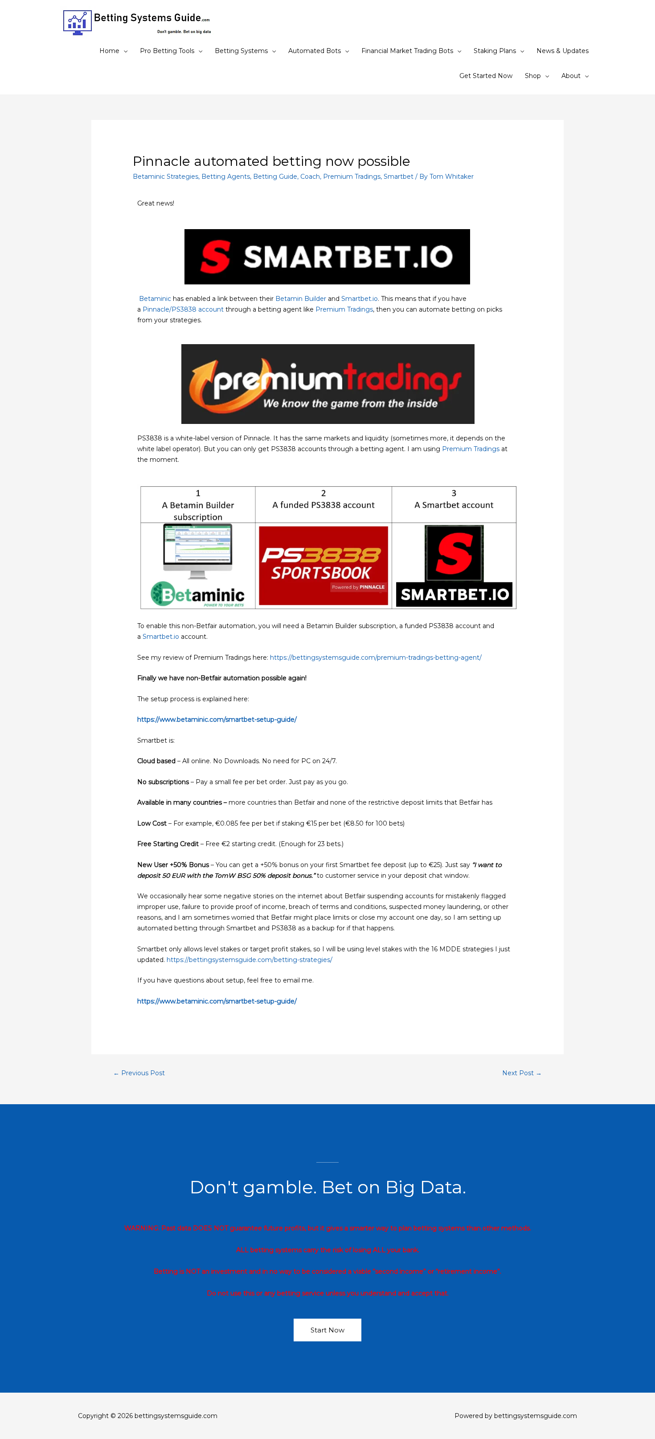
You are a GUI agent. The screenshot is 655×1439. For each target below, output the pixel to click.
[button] (327, 1330)
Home (109, 51)
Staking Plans (495, 51)
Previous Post (139, 1073)
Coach (310, 177)
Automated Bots (314, 51)
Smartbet (398, 177)
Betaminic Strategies (165, 177)
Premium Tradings (352, 177)
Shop (533, 76)
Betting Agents (225, 177)
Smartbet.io (359, 299)
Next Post (522, 1073)
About (571, 76)
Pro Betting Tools (167, 51)
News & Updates (562, 51)
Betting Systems (241, 51)
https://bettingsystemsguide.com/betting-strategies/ (249, 960)
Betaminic (156, 299)
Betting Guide (275, 177)
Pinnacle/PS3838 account (183, 309)
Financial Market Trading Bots (407, 51)
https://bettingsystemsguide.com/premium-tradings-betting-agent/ (376, 658)
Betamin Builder (300, 299)
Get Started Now (485, 76)
